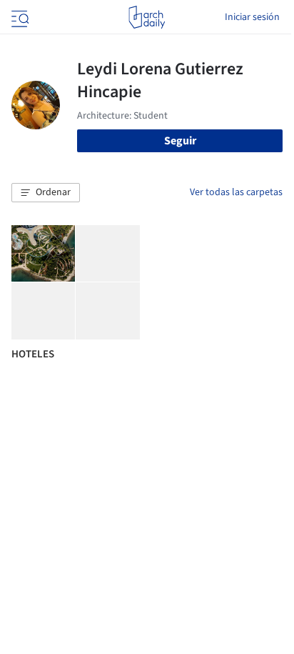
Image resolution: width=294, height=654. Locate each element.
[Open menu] (19, 17)
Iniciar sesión (252, 17)
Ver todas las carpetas (236, 192)
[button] (45, 193)
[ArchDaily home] (146, 17)
